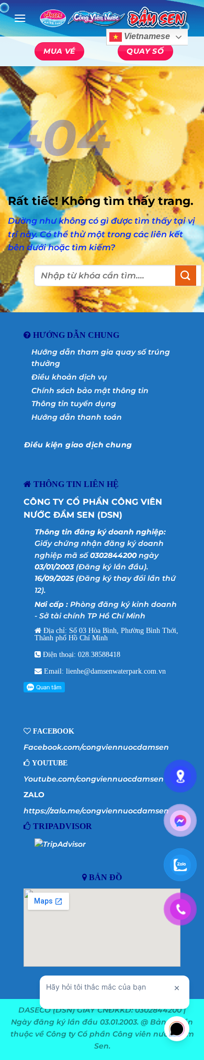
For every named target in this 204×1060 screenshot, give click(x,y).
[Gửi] (185, 275)
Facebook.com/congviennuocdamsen (96, 747)
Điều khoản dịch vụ (69, 377)
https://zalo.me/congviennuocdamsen (96, 810)
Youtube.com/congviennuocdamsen (94, 779)
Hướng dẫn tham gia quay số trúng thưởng (100, 357)
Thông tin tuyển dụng (73, 403)
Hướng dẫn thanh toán (76, 417)
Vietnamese (146, 36)
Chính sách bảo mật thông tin (90, 390)
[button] (20, 18)
